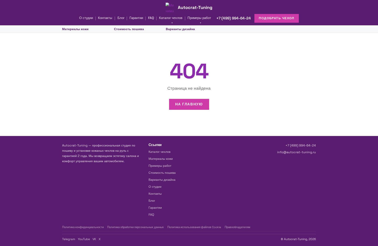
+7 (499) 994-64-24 (233, 18)
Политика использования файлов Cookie (194, 227)
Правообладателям (237, 227)
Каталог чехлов (170, 18)
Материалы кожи (75, 29)
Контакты (105, 18)
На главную (189, 104)
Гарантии (136, 18)
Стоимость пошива (129, 29)
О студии (86, 18)
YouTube (84, 239)
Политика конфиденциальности (83, 227)
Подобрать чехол (276, 18)
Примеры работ (199, 18)
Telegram (68, 239)
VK (94, 239)
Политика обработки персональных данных (135, 227)
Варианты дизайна (180, 29)
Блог (120, 18)
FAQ (151, 18)
